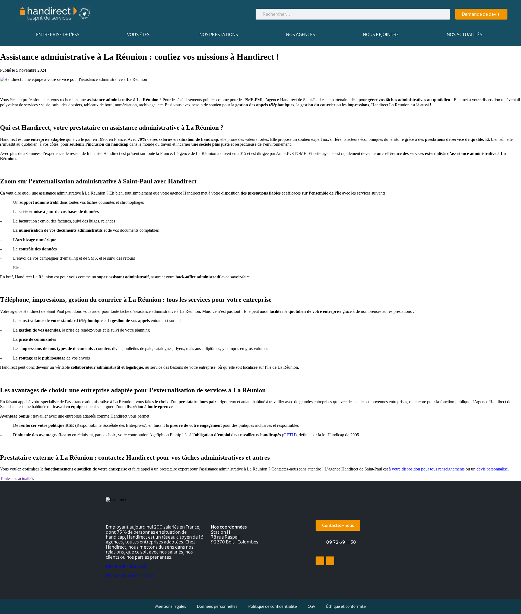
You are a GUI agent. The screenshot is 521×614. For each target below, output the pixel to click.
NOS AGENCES (300, 34)
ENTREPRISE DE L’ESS (57, 34)
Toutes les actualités (17, 478)
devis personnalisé (491, 469)
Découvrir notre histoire (130, 575)
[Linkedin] (320, 560)
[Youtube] (330, 560)
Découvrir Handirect (126, 566)
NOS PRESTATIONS (218, 34)
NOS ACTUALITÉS (464, 34)
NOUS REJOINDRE (381, 34)
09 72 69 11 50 (341, 542)
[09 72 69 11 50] (319, 543)
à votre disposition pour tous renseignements (426, 469)
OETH (289, 434)
